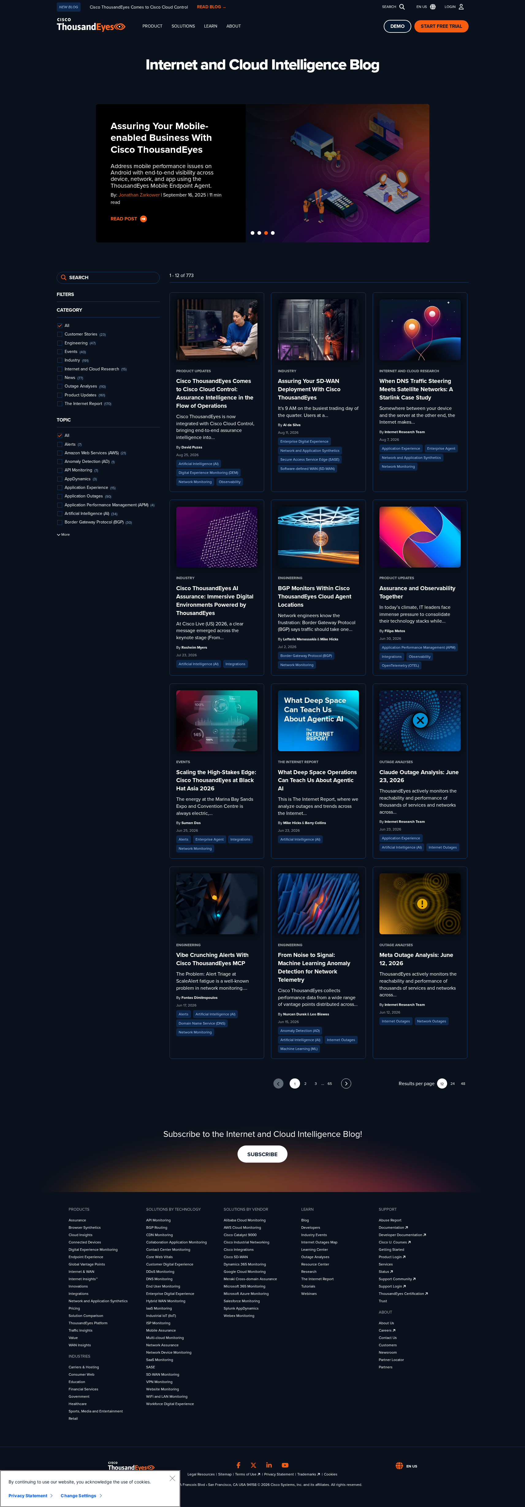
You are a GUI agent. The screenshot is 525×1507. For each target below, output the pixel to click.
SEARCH (389, 7)
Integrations (79, 1293)
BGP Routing (156, 1227)
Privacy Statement (279, 1474)
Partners (386, 1367)
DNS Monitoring (159, 1279)
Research (309, 1271)
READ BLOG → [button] (211, 6)
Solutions (183, 26)
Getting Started (391, 1249)
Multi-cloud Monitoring (165, 1338)
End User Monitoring (163, 1286)
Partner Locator (391, 1360)
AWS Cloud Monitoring (242, 1227)
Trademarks (307, 1474)
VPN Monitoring (159, 1382)
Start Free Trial (441, 26)
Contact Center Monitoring (168, 1249)
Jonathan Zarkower (139, 195)
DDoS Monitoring (160, 1271)
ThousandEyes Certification (402, 1293)
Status (384, 1271)
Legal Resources (201, 1474)
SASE (150, 1367)
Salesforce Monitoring (242, 1301)
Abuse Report (390, 1220)
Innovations (78, 1286)
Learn (210, 26)
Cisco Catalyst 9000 (240, 1235)
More (65, 535)
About (233, 26)
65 (330, 1084)
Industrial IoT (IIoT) (161, 1316)
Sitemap (225, 1474)
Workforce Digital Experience (170, 1404)
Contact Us (388, 1338)
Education (77, 1382)
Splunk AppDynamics (241, 1308)
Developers (310, 1227)
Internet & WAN (81, 1271)
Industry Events (314, 1235)
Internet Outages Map (319, 1242)
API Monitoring (158, 1220)
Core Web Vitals (159, 1257)
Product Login (391, 1257)
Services (386, 1264)
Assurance (77, 1220)
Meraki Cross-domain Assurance (250, 1279)
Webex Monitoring (239, 1316)
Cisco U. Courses (393, 1242)
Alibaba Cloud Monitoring (245, 1220)
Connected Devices (85, 1242)
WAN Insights (80, 1345)
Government (79, 1396)
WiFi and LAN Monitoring (167, 1396)
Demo (397, 26)
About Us (386, 1323)
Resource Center (315, 1264)
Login (450, 7)
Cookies (330, 1474)
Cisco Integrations (239, 1249)
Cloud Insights (81, 1235)
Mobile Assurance (161, 1330)
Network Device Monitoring (169, 1352)
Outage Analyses (315, 1257)
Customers (388, 1345)
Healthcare (78, 1404)
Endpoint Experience (86, 1257)
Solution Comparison (86, 1316)
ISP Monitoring (158, 1323)
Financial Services (83, 1389)
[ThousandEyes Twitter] (253, 1465)
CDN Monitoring (159, 1235)
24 (453, 1084)
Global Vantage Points (87, 1264)
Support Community (396, 1279)
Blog (305, 1220)
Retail (73, 1418)
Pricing (74, 1308)
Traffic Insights (81, 1330)
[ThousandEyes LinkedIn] (269, 1465)
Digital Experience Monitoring (93, 1249)
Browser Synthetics (85, 1227)
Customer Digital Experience (169, 1264)
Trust (383, 1301)
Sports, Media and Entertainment (96, 1411)
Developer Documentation (401, 1235)
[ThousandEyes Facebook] (239, 1465)
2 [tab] (259, 233)
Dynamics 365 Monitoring (245, 1264)
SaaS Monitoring (159, 1360)
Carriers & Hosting (84, 1367)
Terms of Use (246, 1474)
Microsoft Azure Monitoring (246, 1293)
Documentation (392, 1227)
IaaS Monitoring (159, 1308)
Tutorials (308, 1286)
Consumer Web (81, 1374)
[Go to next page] (346, 1083)
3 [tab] (266, 233)
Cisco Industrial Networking (246, 1242)
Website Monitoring (162, 1389)
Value (73, 1338)
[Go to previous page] (278, 1083)
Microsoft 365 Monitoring (244, 1286)
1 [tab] (252, 233)
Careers (386, 1330)
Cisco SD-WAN (236, 1257)
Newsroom (388, 1352)
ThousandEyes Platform (88, 1323)
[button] (425, 6)
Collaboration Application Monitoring (176, 1242)
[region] (90, 1488)
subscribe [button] (262, 1154)
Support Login (391, 1286)
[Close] (172, 1478)
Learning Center (314, 1249)
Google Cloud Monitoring (245, 1271)
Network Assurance (162, 1345)
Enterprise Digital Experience (170, 1293)
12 (442, 1084)
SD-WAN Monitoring (162, 1374)
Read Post (124, 219)
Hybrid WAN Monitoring (165, 1301)
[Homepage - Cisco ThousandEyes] (97, 25)
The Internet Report (317, 1279)
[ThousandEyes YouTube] (285, 1465)
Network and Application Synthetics (98, 1301)
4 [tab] (273, 233)
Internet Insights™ (83, 1279)
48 (463, 1084)
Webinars (309, 1293)
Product (152, 26)
